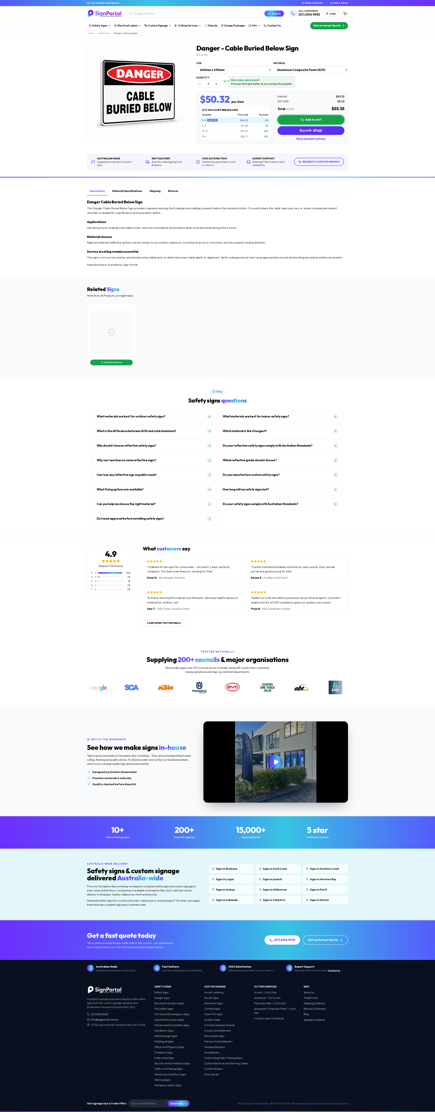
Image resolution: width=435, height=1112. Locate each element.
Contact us (259, 165)
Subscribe (176, 1103)
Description (97, 191)
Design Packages (234, 25)
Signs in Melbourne (275, 889)
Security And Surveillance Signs (172, 1063)
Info (254, 25)
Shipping (155, 191)
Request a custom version (321, 161)
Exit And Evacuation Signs (169, 1003)
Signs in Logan (225, 879)
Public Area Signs (164, 1058)
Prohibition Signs (163, 1052)
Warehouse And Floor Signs (170, 1074)
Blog (306, 1014)
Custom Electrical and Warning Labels (226, 1063)
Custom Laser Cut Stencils (269, 1018)
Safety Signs (99, 25)
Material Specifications (127, 191)
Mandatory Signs (164, 1030)
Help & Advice (341, 3)
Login (332, 13)
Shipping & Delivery (315, 1003)
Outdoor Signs (212, 1019)
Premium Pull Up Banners (218, 1041)
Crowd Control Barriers (217, 1030)
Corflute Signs (212, 1008)
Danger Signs (162, 997)
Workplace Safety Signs (168, 1085)
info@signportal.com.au (104, 1019)
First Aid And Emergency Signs (172, 1014)
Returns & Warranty (315, 1008)
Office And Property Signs (169, 1047)
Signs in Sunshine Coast (324, 868)
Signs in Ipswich (272, 879)
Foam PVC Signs (213, 1014)
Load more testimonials (164, 623)
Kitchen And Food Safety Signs (172, 1025)
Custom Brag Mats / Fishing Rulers (223, 1058)
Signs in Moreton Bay (323, 879)
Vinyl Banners (212, 1052)
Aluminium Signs (213, 1003)
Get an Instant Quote (327, 25)
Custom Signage (158, 25)
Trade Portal (311, 997)
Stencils (213, 25)
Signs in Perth (318, 889)
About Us (309, 992)
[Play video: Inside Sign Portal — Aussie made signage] (275, 762)
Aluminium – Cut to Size (267, 997)
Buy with (306, 130)
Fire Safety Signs (163, 1008)
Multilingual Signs (163, 1041)
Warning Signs (162, 1079)
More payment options (310, 138)
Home (91, 33)
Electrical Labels (127, 25)
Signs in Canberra (274, 900)
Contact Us (274, 25)
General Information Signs (169, 1019)
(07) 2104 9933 (284, 940)
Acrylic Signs (211, 997)
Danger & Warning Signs (126, 33)
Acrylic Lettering (213, 992)
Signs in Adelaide (227, 900)
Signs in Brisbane (226, 868)
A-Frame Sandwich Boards (219, 1025)
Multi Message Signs (165, 1036)
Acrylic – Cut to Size (265, 992)
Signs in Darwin (319, 900)
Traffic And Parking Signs (168, 1068)
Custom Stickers (213, 1068)
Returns (173, 191)
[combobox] (195, 13)
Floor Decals (211, 1074)
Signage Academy (314, 1019)
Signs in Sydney (225, 889)
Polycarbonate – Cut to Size (270, 1003)
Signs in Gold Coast (275, 868)
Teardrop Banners (214, 1047)
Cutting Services (188, 25)
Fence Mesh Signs (214, 1036)
